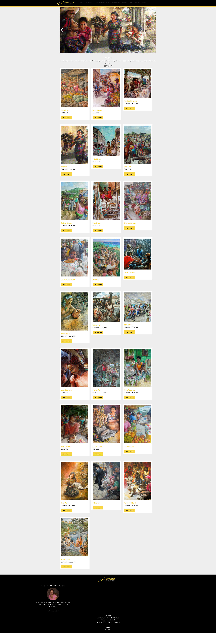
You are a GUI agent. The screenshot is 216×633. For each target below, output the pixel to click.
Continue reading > (53, 611)
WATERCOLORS (116, 2)
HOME (81, 2)
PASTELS (108, 2)
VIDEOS (130, 2)
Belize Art (108, 629)
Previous (62, 30)
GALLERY (124, 2)
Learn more (66, 117)
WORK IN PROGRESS (99, 2)
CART (144, 2)
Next (154, 30)
